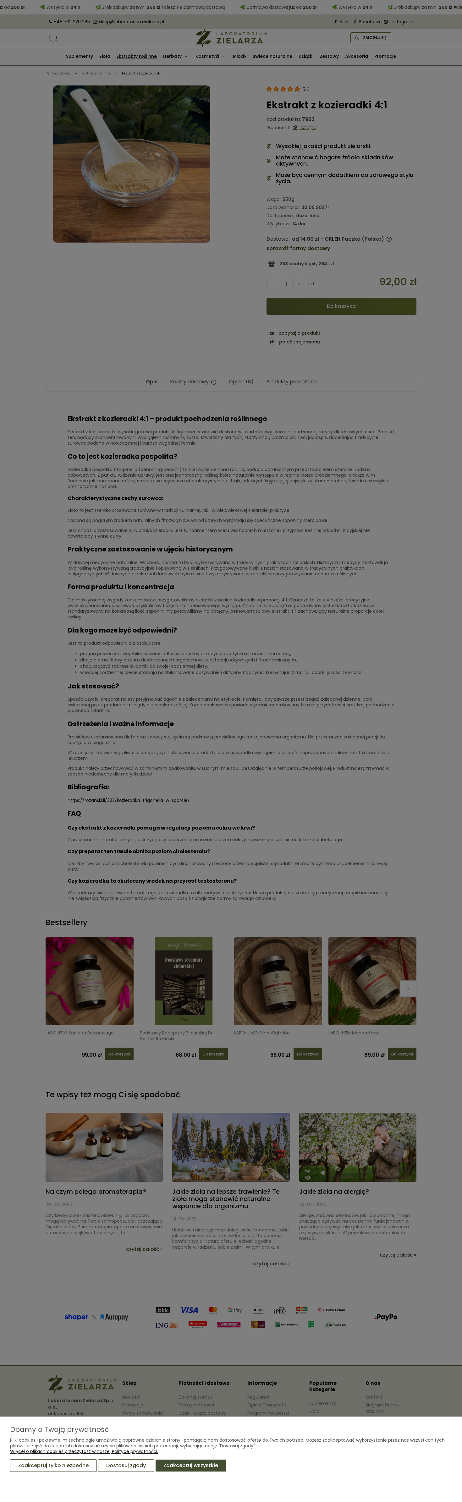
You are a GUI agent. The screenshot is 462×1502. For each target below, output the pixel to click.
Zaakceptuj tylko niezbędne (53, 1465)
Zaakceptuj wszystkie (190, 1465)
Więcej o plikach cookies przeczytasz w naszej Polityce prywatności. (84, 1451)
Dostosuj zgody (126, 1465)
